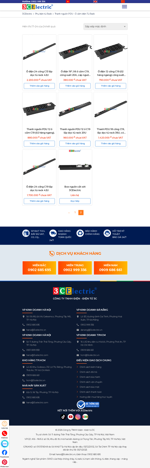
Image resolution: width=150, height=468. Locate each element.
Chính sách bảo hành (90, 377)
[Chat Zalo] (4, 444)
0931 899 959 (33, 350)
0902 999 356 (38, 1)
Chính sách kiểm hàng (90, 367)
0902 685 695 (39, 270)
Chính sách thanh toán (91, 392)
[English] (96, 1)
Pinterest (4, 467)
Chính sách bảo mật (89, 387)
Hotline (4, 438)
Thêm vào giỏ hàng (39, 86)
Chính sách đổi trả (88, 372)
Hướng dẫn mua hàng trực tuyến (96, 397)
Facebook (4, 457)
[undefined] (124, 1)
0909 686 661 (110, 270)
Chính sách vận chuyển (91, 382)
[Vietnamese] (69, 1)
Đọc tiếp (75, 201)
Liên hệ (4, 428)
